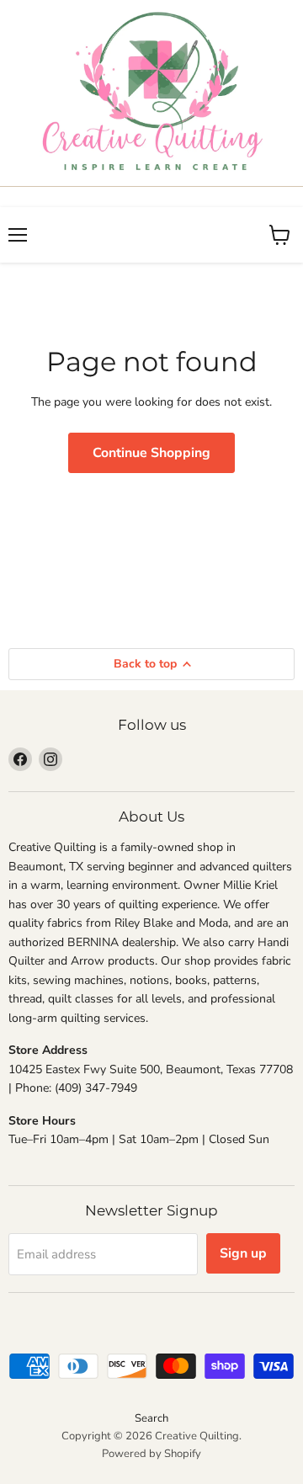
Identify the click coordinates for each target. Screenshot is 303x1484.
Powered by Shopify (151, 1453)
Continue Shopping (151, 453)
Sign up (243, 1253)
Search (151, 1418)
